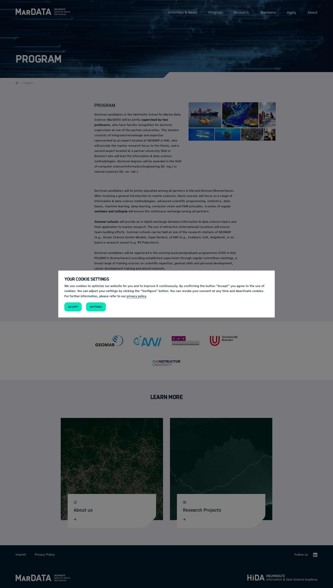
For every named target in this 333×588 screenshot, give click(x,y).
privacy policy (136, 296)
